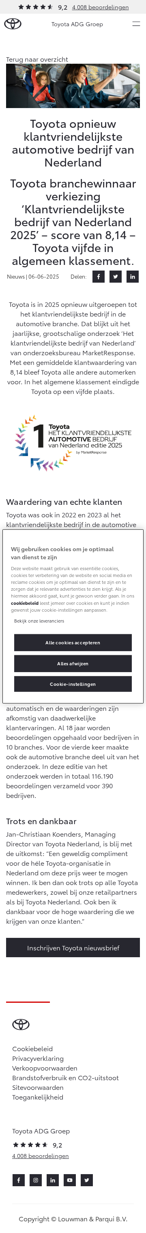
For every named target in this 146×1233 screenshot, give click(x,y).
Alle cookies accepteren (72, 642)
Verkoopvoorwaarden (44, 1067)
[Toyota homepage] (12, 24)
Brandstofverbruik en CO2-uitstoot (65, 1077)
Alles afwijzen (73, 663)
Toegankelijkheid (37, 1096)
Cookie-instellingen (73, 683)
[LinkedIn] (132, 276)
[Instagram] (35, 1180)
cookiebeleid (25, 602)
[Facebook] (98, 276)
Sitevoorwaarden (38, 1086)
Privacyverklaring (38, 1057)
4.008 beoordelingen (100, 7)
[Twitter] (115, 276)
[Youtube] (69, 1180)
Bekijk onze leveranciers (39, 620)
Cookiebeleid (32, 1048)
